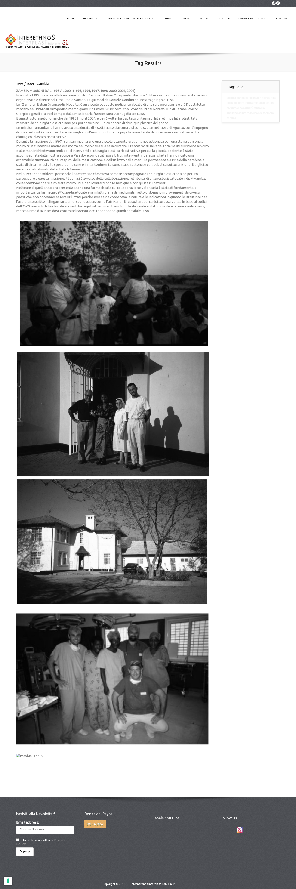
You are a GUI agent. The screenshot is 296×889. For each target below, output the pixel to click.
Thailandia (233, 113)
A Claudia (280, 18)
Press (185, 18)
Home (70, 18)
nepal (243, 108)
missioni (268, 103)
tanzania (259, 108)
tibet (243, 113)
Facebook (231, 830)
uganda (258, 113)
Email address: (27, 822)
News (167, 18)
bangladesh (244, 97)
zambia (231, 118)
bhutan (256, 97)
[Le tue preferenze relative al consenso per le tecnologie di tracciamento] (8, 881)
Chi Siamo (88, 18)
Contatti (224, 18)
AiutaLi (205, 18)
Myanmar (233, 108)
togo (250, 113)
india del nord (235, 103)
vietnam (268, 113)
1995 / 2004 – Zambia (32, 84)
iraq (247, 103)
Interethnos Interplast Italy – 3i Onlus (37, 42)
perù (250, 108)
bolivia (266, 97)
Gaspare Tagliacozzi (251, 18)
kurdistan (256, 103)
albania (231, 97)
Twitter (223, 830)
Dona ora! (95, 824)
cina (273, 97)
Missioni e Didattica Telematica (129, 18)
